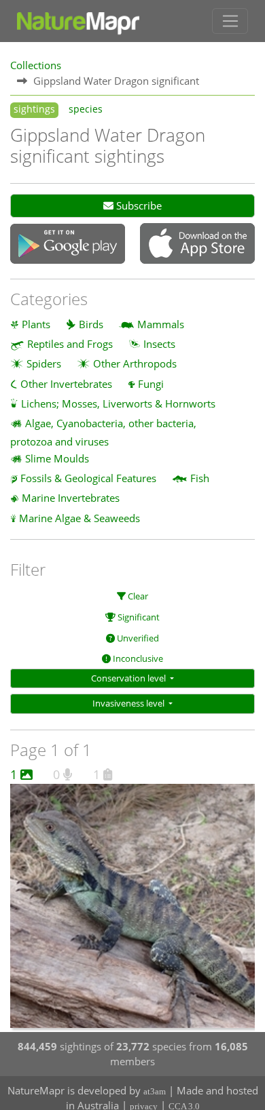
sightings (34, 109)
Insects (159, 344)
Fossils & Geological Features (88, 478)
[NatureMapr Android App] (67, 245)
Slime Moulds (57, 458)
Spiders (43, 363)
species (86, 109)
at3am (154, 1091)
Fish (199, 478)
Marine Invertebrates (71, 497)
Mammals (160, 324)
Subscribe (137, 205)
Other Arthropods (135, 363)
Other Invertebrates (66, 384)
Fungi (151, 384)
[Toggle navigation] (230, 21)
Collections (35, 65)
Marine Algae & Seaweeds (79, 518)
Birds (91, 324)
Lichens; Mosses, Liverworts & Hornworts (118, 403)
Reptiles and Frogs (70, 344)
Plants (36, 324)
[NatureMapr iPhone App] (197, 245)
